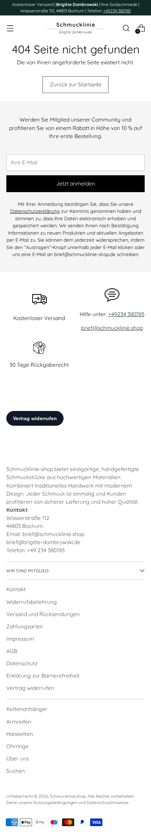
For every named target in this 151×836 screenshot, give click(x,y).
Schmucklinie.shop (68, 796)
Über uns (17, 758)
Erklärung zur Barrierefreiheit (42, 675)
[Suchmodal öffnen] (126, 28)
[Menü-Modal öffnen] (10, 28)
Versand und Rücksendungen (43, 614)
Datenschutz (21, 663)
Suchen (15, 771)
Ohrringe (17, 746)
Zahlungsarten (24, 626)
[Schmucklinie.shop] (75, 28)
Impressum (20, 638)
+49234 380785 (117, 10)
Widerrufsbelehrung (31, 602)
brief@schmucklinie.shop (112, 328)
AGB (11, 651)
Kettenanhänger (26, 709)
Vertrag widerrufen (30, 688)
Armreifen (18, 721)
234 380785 (51, 550)
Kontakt (16, 589)
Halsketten (19, 734)
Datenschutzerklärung (35, 211)
